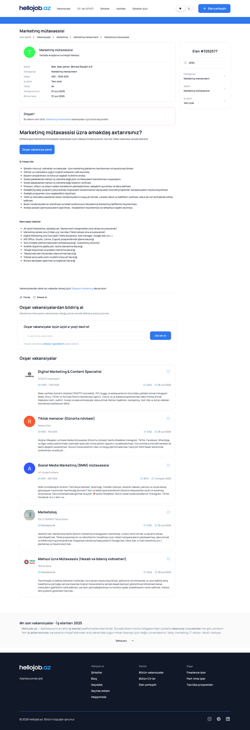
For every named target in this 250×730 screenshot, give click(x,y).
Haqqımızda (98, 697)
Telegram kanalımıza (82, 288)
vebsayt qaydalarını (53, 343)
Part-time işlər (196, 678)
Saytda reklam (100, 691)
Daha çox (121, 640)
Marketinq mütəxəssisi (58, 119)
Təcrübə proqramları (200, 685)
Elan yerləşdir (217, 8)
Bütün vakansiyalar (151, 672)
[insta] (209, 719)
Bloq (94, 678)
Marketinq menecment (86, 37)
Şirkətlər (105, 8)
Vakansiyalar (64, 8)
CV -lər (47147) (85, 8)
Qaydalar (97, 685)
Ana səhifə (25, 37)
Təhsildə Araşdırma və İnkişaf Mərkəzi (59, 55)
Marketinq (62, 37)
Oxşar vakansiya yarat (37, 149)
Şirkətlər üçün (140, 8)
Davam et (160, 335)
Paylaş (26, 297)
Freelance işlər (196, 672)
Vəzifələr (121, 8)
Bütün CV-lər (147, 678)
